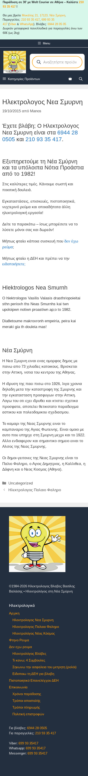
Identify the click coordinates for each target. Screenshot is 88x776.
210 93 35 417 (30, 19)
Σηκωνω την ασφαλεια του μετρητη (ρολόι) (44, 667)
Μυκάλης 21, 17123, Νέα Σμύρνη (43, 15)
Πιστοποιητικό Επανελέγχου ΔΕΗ (34, 680)
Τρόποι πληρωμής (26, 707)
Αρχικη (14, 613)
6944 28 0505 (37, 728)
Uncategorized (20, 483)
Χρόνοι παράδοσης (26, 694)
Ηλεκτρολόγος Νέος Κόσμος (33, 633)
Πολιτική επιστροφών (28, 714)
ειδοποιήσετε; (13, 264)
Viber (12, 24)
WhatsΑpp (26, 24)
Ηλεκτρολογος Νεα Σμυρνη (32, 620)
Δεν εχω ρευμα (20, 647)
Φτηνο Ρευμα (19, 640)
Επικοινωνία (18, 687)
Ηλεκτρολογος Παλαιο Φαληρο (34, 490)
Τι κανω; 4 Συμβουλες (28, 660)
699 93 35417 (28, 743)
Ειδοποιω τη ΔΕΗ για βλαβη (33, 674)
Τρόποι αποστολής (26, 701)
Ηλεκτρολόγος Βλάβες (29, 653)
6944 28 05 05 (57, 24)
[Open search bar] (81, 79)
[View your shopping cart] (70, 78)
